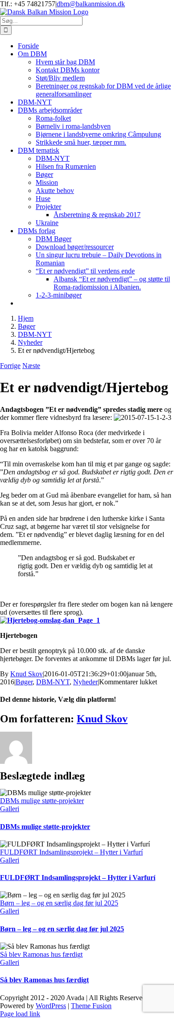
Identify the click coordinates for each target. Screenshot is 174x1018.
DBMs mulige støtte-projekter (42, 800)
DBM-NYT (53, 682)
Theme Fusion (91, 1006)
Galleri (9, 809)
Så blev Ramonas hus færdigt (41, 954)
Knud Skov (26, 674)
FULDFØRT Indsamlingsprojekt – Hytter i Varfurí (71, 852)
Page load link (20, 1014)
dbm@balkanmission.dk (91, 4)
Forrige (10, 365)
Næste (31, 365)
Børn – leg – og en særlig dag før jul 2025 (59, 903)
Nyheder (85, 682)
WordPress (51, 1006)
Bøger (24, 682)
